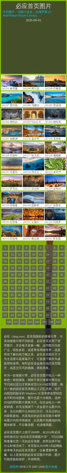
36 (61, 268)
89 (54, 308)
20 (12, 261)
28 (5, 268)
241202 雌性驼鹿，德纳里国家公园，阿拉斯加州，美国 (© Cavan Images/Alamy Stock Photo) (55, 122)
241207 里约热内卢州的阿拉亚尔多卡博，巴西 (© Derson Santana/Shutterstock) (11, 105)
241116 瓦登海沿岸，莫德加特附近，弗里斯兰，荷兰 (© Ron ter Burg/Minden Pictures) (11, 222)
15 (40, 254)
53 (54, 281)
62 (54, 288)
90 (61, 308)
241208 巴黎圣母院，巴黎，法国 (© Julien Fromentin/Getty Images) (55, 88)
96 (40, 315)
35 (54, 268)
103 (30, 321)
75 (19, 301)
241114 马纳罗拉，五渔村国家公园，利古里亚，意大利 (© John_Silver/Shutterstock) (55, 222)
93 (19, 315)
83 (12, 308)
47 (12, 281)
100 (9, 321)
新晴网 (14, 466)
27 (61, 261)
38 (12, 274)
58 (26, 288)
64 (5, 294)
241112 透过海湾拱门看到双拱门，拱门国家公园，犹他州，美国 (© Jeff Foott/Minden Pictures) (33, 238)
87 (40, 308)
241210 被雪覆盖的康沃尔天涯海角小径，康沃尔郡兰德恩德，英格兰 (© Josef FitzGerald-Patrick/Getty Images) (11, 88)
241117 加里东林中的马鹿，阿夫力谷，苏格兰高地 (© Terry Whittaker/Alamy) (55, 205)
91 (5, 315)
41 (33, 274)
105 (44, 321)
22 (26, 261)
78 (40, 301)
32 (33, 268)
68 (33, 294)
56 (12, 288)
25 (47, 261)
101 (16, 321)
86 (33, 308)
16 (47, 254)
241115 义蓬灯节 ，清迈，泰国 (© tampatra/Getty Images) (33, 222)
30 (19, 268)
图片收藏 (51, 466)
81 (61, 301)
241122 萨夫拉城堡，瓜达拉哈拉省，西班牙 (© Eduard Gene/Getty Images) (11, 188)
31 (26, 268)
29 (12, 268)
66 (19, 294)
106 (51, 321)
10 (5, 254)
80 (54, 301)
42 (40, 274)
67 (26, 294)
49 (26, 281)
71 (54, 294)
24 (40, 261)
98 (54, 315)
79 (47, 301)
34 (47, 268)
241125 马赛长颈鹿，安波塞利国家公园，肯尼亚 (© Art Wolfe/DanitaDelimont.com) (11, 172)
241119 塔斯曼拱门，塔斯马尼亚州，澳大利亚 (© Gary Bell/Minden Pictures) (11, 205)
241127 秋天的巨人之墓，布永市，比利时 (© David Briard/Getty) (33, 155)
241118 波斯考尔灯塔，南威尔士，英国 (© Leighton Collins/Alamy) (33, 205)
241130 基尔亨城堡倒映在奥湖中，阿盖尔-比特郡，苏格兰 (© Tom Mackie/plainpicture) (33, 138)
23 (33, 261)
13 (26, 254)
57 (19, 288)
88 (47, 308)
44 (54, 274)
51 (40, 281)
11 (12, 254)
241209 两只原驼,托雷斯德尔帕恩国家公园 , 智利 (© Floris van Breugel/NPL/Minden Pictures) (33, 88)
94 (26, 315)
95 (33, 315)
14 (33, 254)
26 (54, 261)
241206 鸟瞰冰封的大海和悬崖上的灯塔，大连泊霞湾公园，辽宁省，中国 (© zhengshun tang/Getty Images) (33, 105)
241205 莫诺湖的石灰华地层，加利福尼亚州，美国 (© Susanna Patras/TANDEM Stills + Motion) (55, 105)
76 (26, 301)
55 (5, 288)
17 (54, 254)
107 (58, 321)
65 (12, 294)
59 (33, 288)
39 (19, 274)
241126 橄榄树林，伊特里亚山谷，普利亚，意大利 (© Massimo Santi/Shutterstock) (55, 155)
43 (47, 274)
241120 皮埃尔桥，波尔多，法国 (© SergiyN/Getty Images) (55, 188)
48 (19, 281)
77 (33, 301)
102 (23, 321)
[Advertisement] (33, 47)
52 (47, 281)
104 (37, 321)
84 (19, 308)
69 (40, 294)
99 (61, 315)
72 (61, 294)
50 (33, 281)
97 (47, 315)
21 (19, 261)
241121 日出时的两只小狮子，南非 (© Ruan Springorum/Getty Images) (33, 188)
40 (26, 274)
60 (40, 288)
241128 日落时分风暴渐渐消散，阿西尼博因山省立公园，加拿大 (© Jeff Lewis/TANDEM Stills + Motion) (11, 155)
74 (12, 301)
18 (61, 254)
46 (5, 281)
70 (47, 294)
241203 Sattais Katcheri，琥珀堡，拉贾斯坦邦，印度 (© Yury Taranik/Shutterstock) (33, 122)
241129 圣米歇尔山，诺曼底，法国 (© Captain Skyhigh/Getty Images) (55, 138)
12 (19, 254)
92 (12, 315)
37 (5, 274)
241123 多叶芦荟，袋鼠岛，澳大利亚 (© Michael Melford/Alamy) (55, 172)
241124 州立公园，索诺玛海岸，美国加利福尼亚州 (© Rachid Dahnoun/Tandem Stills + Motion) (33, 172)
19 (5, 261)
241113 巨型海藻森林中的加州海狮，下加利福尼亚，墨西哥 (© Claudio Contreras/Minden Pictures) (11, 238)
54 (61, 281)
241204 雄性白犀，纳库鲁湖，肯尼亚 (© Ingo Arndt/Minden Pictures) (11, 122)
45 (61, 274)
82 (5, 308)
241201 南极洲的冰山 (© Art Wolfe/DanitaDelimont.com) (11, 138)
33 (40, 268)
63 (61, 288)
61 (47, 288)
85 (26, 308)
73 (5, 301)
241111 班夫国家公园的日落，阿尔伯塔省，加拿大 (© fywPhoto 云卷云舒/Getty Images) (55, 238)
